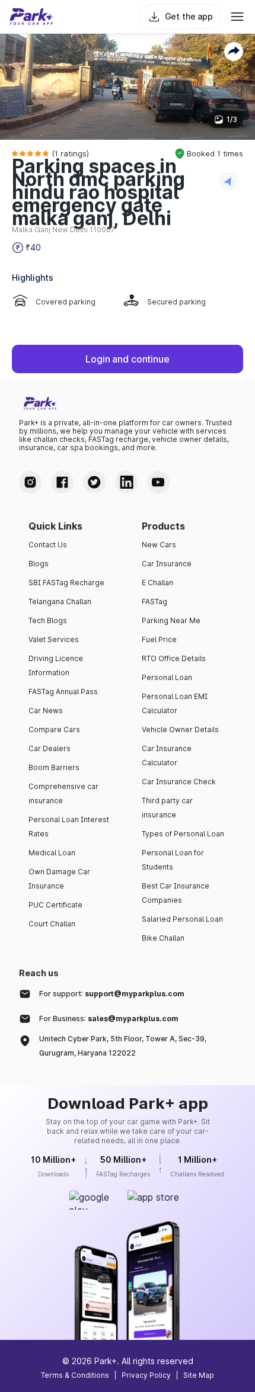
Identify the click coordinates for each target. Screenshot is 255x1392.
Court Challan (51, 923)
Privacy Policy (146, 1375)
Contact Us (47, 544)
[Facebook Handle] (62, 482)
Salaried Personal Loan (182, 919)
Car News (45, 710)
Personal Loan (167, 677)
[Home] (31, 16)
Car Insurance (167, 563)
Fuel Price (159, 639)
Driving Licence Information (55, 665)
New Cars (159, 544)
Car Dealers (49, 748)
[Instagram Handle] (30, 482)
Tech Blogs (47, 620)
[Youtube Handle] (158, 482)
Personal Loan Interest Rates (68, 826)
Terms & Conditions (75, 1375)
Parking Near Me (171, 620)
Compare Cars (54, 729)
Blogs (38, 563)
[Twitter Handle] (94, 482)
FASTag (154, 601)
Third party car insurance (167, 807)
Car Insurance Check (179, 781)
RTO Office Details (174, 658)
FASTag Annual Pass (63, 691)
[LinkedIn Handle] (126, 482)
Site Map (198, 1375)
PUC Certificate (55, 904)
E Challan (157, 582)
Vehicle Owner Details (180, 729)
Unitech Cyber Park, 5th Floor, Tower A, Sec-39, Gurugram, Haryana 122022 (122, 1045)
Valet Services (53, 639)
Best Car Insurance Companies (175, 893)
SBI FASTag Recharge (66, 582)
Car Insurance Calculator (167, 755)
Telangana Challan (59, 601)
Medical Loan (51, 852)
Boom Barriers (53, 767)
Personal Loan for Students (173, 859)
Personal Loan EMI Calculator (175, 703)
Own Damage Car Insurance (59, 878)
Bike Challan (163, 938)
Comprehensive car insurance (63, 793)
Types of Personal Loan (183, 833)
